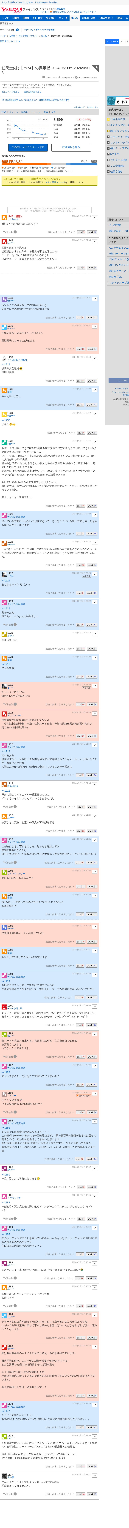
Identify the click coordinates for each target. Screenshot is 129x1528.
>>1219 (6, 608)
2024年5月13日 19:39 (81, 974)
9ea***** (11, 416)
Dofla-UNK (12, 786)
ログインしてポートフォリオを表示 (39, 30)
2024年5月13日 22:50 (81, 413)
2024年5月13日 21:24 (81, 815)
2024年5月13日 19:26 (81, 1065)
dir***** (10, 1289)
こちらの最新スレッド (54, 182)
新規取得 (61, 9)
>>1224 (6, 580)
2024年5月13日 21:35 (81, 783)
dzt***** (10, 929)
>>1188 (6, 1234)
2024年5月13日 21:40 (81, 744)
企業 (53, 112)
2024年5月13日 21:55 (81, 685)
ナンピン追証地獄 (16, 517)
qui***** (10, 1349)
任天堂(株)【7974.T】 (28, 36)
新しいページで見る (10, 92)
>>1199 (6, 981)
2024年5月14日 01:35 (81, 240)
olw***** (11, 328)
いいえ (92, 232)
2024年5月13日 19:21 (81, 1092)
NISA (119, 18)
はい (81, 232)
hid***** (10, 243)
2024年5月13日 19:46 (81, 926)
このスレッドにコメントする (28, 147)
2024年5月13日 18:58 (81, 1120)
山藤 (9, 392)
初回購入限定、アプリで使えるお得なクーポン (74, 12)
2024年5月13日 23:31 (81, 325)
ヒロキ (10, 576)
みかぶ (10, 636)
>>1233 (6, 420)
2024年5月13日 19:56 (81, 894)
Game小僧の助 (14, 1008)
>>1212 (6, 790)
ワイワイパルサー (16, 873)
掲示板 (74, 18)
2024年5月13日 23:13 (81, 357)
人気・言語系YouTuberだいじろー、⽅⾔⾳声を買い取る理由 (29, 2)
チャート (13, 112)
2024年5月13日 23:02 (81, 389)
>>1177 (6, 1411)
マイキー (11, 1095)
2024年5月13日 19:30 (81, 1033)
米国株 (26, 18)
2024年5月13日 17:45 (81, 1346)
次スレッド (92, 107)
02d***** (11, 1170)
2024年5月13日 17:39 (81, 1404)
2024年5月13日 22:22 (81, 601)
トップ (5, 18)
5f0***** (10, 1036)
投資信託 (50, 18)
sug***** (11, 444)
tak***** (10, 301)
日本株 (15, 18)
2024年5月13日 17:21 (81, 1474)
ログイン (44, 12)
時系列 (24, 112)
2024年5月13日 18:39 (81, 1262)
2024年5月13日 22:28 (81, 541)
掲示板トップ (6, 23)
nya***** (11, 544)
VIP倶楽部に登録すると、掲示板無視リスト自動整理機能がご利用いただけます (35, 100)
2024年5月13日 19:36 (81, 1005)
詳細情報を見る (71, 147)
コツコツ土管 (14, 1198)
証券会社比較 (88, 18)
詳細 (4, 112)
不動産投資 (104, 18)
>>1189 (6, 1127)
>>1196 (6, 1072)
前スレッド (80, 107)
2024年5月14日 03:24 (81, 216)
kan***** (11, 1438)
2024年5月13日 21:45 (81, 712)
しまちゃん (12, 219)
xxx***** (11, 1317)
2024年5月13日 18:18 (81, 1286)
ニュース (63, 18)
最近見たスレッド (9, 41)
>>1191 (6, 1174)
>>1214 (6, 364)
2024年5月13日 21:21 (81, 839)
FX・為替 (37, 18)
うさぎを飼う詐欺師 (17, 360)
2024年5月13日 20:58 (81, 870)
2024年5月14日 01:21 (81, 298)
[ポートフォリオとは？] (17, 30)
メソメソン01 (14, 715)
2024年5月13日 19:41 (81, 950)
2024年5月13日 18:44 (81, 1227)
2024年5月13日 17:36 (81, 1435)
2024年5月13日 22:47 (81, 441)
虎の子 (10, 1477)
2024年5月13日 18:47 (81, 1167)
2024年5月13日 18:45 (81, 1195)
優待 (45, 112)
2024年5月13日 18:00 (81, 1314)
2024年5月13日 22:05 (81, 657)
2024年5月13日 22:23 (81, 573)
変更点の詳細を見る (32, 92)
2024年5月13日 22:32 (81, 514)
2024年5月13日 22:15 (81, 633)
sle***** (10, 818)
